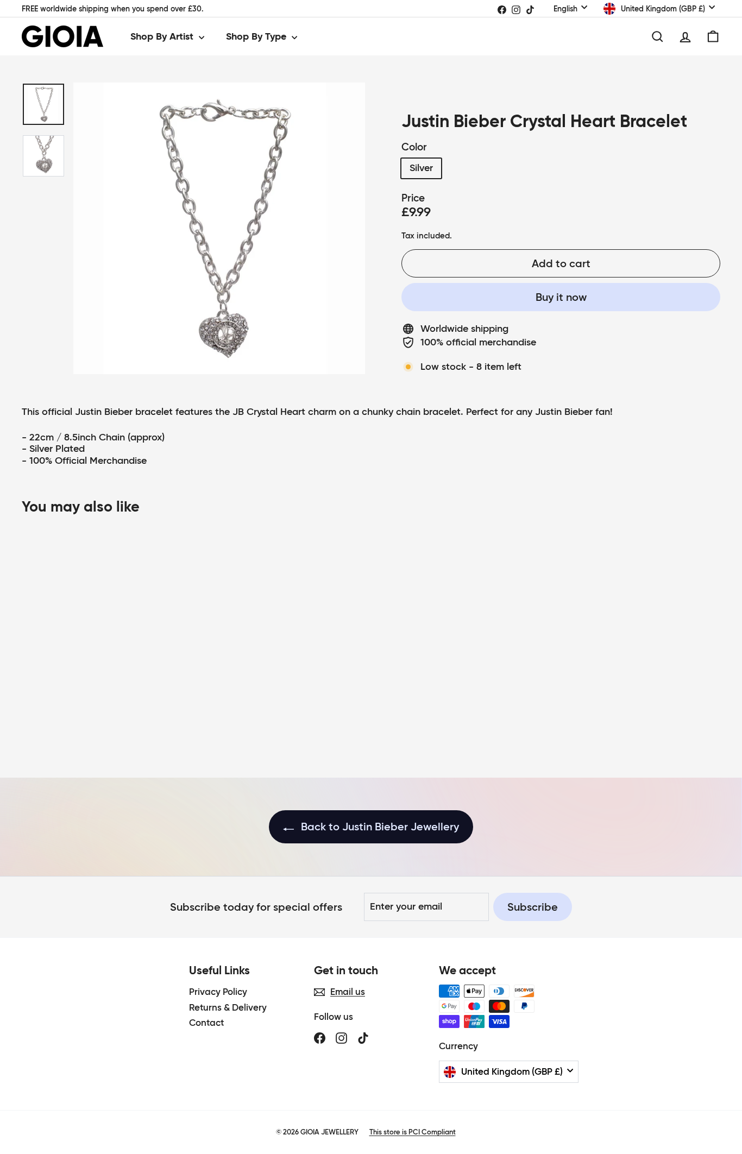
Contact (206, 1023)
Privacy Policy (218, 992)
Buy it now (561, 297)
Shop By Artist (163, 36)
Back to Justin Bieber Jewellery (378, 826)
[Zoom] (219, 228)
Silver (421, 168)
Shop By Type (257, 36)
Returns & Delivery (228, 1007)
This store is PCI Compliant (412, 1132)
